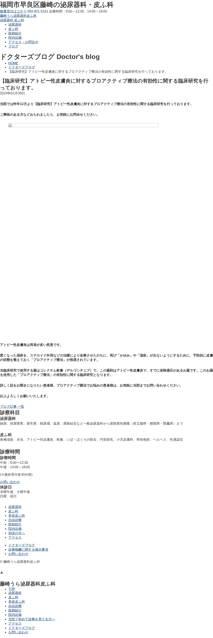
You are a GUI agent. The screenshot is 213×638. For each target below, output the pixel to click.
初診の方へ (16, 533)
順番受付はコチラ (13, 11)
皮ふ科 (13, 511)
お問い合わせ (18, 554)
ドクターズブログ (21, 545)
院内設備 (15, 528)
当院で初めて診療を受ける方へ (31, 619)
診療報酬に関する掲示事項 (28, 549)
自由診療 (15, 520)
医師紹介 (15, 524)
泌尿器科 (15, 507)
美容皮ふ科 (16, 515)
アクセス (15, 537)
